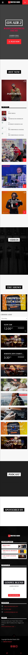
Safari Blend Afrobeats (15, 118)
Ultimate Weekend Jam (15, 124)
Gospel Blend (10, 397)
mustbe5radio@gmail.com (11, 612)
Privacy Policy (7, 641)
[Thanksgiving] (14, 255)
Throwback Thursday (14, 300)
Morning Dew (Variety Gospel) (13, 353)
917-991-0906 (7, 609)
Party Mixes (14, 94)
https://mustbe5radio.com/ (11, 606)
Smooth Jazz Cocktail (13, 368)
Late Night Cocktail (12, 339)
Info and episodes (14, 595)
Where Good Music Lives (7, 626)
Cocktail (4, 192)
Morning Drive (10, 382)
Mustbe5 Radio (6, 159)
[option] (14, 302)
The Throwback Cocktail (16, 129)
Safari (4, 140)
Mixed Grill (9, 411)
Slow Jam (8, 324)
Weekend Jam (6, 166)
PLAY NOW (14, 42)
